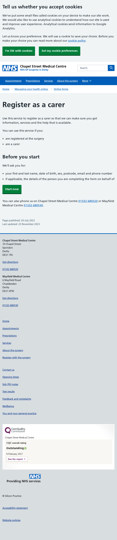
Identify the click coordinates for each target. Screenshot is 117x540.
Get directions (10, 262)
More (86, 80)
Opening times (10, 377)
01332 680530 (33, 205)
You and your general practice (19, 413)
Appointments (13, 80)
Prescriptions (33, 80)
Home (5, 89)
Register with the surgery (16, 357)
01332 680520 (88, 201)
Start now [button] (12, 189)
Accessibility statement (15, 508)
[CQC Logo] (15, 433)
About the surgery (67, 80)
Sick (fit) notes (10, 384)
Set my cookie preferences (60, 50)
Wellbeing (8, 406)
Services (48, 80)
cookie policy (77, 40)
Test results (8, 391)
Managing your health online (31, 89)
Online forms (61, 89)
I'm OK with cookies (18, 50)
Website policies (11, 520)
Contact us (8, 369)
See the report (15, 459)
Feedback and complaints (16, 398)
